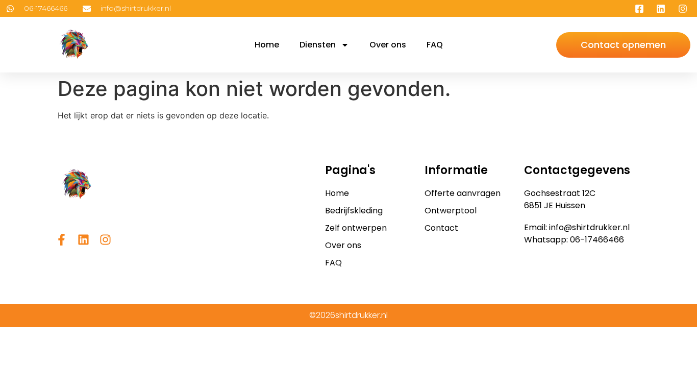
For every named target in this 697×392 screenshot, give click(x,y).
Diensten (318, 45)
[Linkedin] (83, 240)
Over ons (387, 45)
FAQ (435, 45)
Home (267, 45)
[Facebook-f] (61, 240)
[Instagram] (105, 240)
